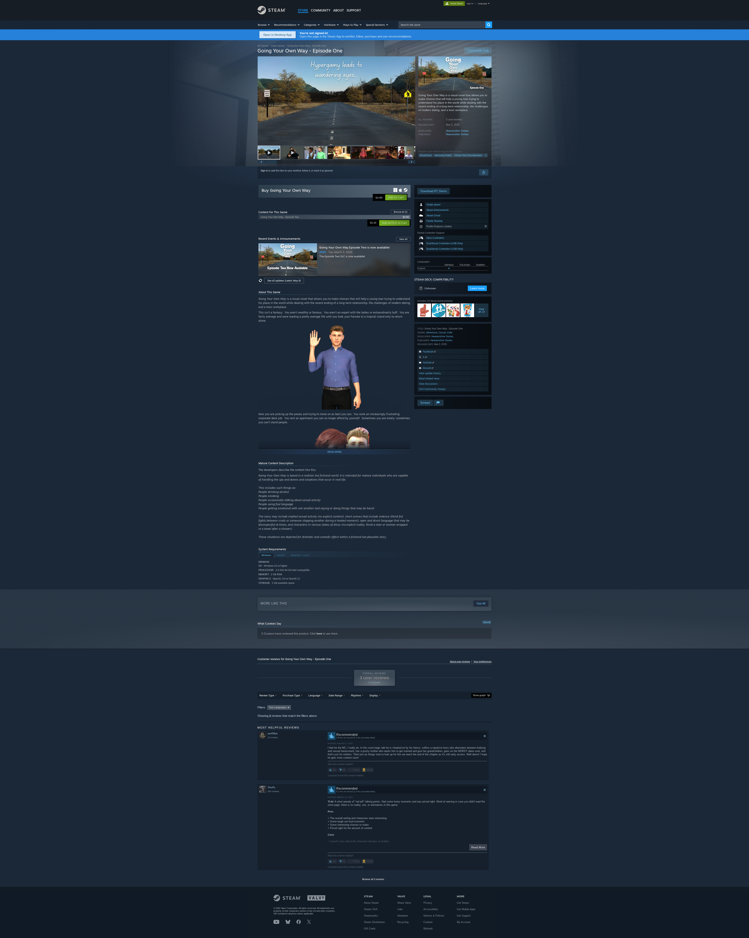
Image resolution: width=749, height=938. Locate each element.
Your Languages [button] (277, 707)
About (338, 10)
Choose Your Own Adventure (468, 155)
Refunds (428, 928)
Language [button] (314, 695)
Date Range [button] (335, 695)
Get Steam (463, 902)
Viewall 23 (481, 310)
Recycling (402, 922)
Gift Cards (369, 928)
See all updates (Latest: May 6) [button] (284, 280)
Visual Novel (425, 155)
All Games (263, 45)
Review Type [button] (266, 695)
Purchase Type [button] (291, 695)
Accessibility (430, 909)
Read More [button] (478, 847)
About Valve (404, 902)
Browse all (400, 211)
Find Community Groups (432, 389)
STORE (303, 10)
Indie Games (278, 45)
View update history (430, 373)
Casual (442, 332)
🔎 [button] (406, 329)
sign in (470, 3)
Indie (449, 332)
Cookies (428, 922)
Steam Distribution (374, 922)
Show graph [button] (479, 695)
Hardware (402, 915)
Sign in (264, 170)
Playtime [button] (356, 695)
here (319, 633)
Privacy (427, 902)
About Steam (371, 902)
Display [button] (373, 695)
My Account (463, 922)
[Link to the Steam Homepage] (271, 13)
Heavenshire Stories (457, 130)
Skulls (271, 787)
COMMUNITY (320, 10)
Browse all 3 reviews (373, 879)
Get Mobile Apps (466, 909)
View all (486, 622)
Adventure (431, 332)
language (482, 3)
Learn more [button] (477, 288)
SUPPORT (354, 10)
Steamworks (371, 915)
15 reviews (273, 737)
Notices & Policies (433, 915)
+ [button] (485, 155)
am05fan (273, 733)
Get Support (463, 915)
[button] (264, 24)
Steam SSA (370, 909)
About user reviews (460, 661)
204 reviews (273, 791)
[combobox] (441, 24)
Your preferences (482, 661)
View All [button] (403, 239)
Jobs (400, 909)
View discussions (428, 383)
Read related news (429, 378)
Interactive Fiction (443, 155)
